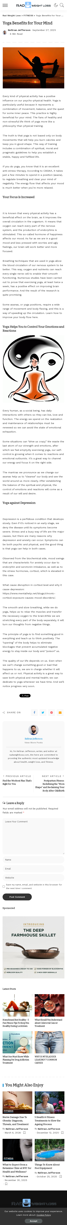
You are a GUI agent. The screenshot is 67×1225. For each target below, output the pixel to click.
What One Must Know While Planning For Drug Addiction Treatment (16, 1059)
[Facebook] (34, 712)
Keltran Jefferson (19, 30)
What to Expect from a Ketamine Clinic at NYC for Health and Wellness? (17, 1168)
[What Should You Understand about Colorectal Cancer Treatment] (49, 1005)
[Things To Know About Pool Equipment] (49, 1150)
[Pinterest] (51, 712)
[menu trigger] (6, 5)
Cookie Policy (44, 1215)
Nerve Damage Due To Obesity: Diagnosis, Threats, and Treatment (16, 1121)
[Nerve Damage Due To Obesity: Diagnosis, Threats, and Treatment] (17, 1102)
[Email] (60, 712)
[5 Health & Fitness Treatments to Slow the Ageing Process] (49, 1102)
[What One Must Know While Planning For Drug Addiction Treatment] (17, 1042)
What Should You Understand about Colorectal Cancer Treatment (48, 1023)
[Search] (61, 5)
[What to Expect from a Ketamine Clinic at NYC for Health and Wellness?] (17, 1150)
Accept (33, 1221)
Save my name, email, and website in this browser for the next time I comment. (34, 886)
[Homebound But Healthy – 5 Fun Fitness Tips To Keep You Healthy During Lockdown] (17, 1005)
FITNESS (8, 1111)
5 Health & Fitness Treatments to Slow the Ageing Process (47, 1121)
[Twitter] (43, 712)
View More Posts (34, 742)
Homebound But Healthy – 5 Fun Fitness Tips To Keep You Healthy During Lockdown (16, 1023)
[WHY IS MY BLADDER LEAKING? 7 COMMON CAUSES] (49, 1042)
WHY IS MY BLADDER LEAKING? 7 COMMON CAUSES (46, 1059)
